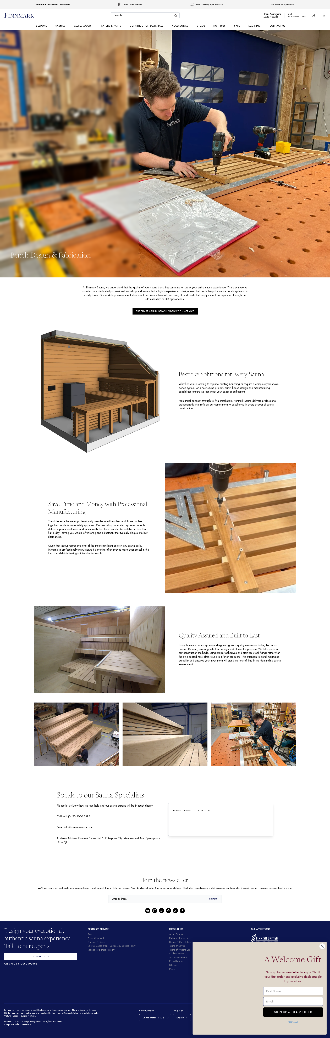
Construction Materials (146, 25)
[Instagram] (154, 910)
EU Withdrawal (176, 961)
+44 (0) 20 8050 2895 (75, 816)
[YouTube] (147, 910)
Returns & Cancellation (180, 942)
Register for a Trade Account (101, 949)
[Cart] (324, 15)
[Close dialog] (322, 939)
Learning (255, 25)
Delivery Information (178, 938)
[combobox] (146, 15)
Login (268, 16)
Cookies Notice (176, 953)
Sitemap (173, 965)
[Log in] (313, 15)
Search (91, 934)
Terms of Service (177, 946)
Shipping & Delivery (97, 942)
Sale (237, 25)
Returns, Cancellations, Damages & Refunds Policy (111, 946)
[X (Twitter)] (175, 910)
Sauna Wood (82, 25)
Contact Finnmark (96, 938)
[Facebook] (182, 910)
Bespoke (41, 25)
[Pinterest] (168, 910)
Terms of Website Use (179, 949)
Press (172, 969)
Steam (201, 25)
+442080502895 (297, 16)
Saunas (60, 25)
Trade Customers (274, 14)
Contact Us (277, 25)
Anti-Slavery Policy (178, 957)
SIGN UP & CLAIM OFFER (293, 1007)
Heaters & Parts (110, 25)
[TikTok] (161, 910)
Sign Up (213, 898)
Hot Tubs (219, 25)
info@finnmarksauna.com (79, 827)
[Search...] (176, 15)
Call (291, 14)
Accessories (180, 25)
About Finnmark (177, 934)
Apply (276, 16)
